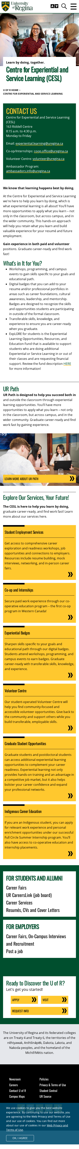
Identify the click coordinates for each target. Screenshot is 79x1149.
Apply (15, 1000)
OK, (20, 1138)
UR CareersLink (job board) (29, 894)
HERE (67, 364)
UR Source (45, 1096)
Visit (46, 1000)
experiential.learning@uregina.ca (39, 143)
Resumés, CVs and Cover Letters (33, 909)
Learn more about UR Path (21, 478)
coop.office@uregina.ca (51, 151)
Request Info (20, 1011)
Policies (44, 1079)
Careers (13, 1085)
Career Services (19, 902)
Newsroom (15, 1079)
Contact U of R (17, 1090)
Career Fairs (16, 887)
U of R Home (10, 90)
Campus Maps (17, 1096)
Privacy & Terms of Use (53, 1085)
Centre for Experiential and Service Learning (33, 93)
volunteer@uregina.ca (48, 159)
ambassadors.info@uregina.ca (28, 171)
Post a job (14, 951)
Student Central (48, 1090)
